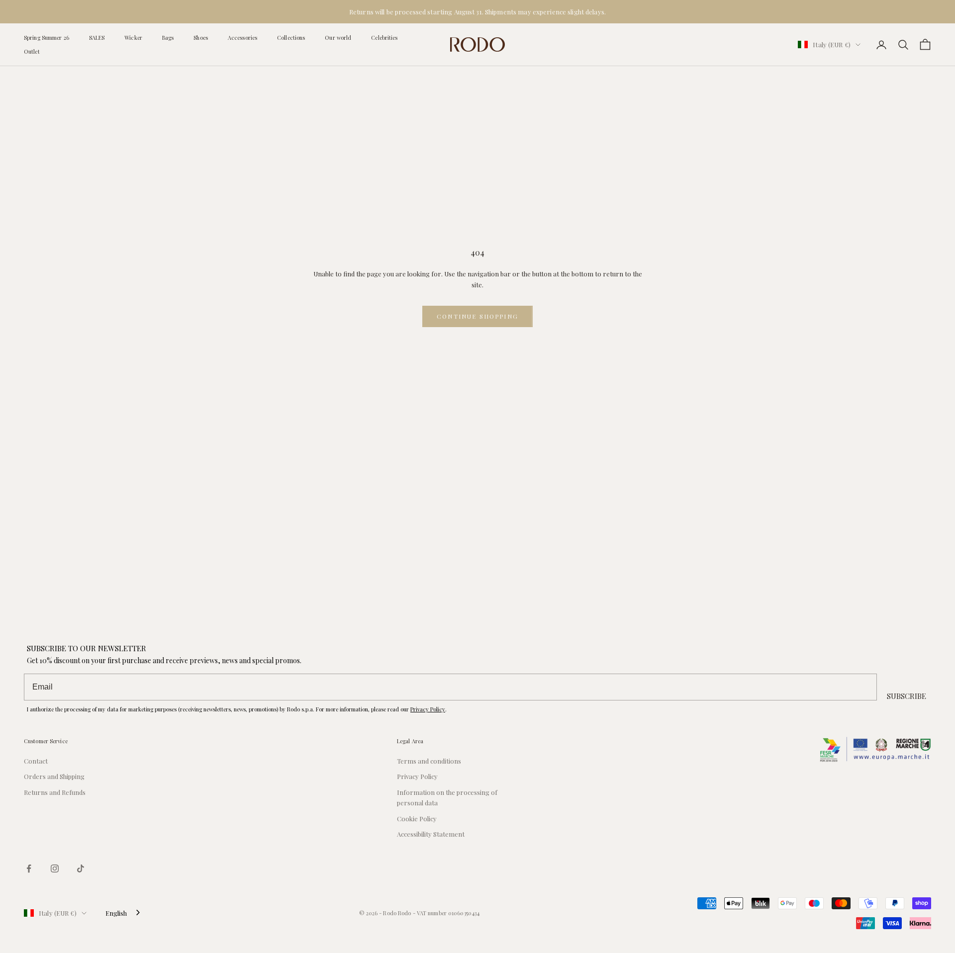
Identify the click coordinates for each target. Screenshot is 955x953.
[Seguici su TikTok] (81, 868)
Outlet (32, 51)
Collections (291, 37)
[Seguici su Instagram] (55, 868)
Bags (168, 37)
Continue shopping (477, 316)
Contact (36, 761)
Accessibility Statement (431, 834)
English (116, 913)
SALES (97, 37)
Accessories (242, 37)
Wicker (133, 37)
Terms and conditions (429, 761)
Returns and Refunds (55, 792)
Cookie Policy (417, 818)
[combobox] (123, 913)
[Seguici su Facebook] (29, 868)
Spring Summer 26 (46, 37)
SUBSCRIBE (906, 696)
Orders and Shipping (54, 776)
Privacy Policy (427, 709)
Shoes (200, 37)
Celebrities (384, 37)
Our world (338, 37)
